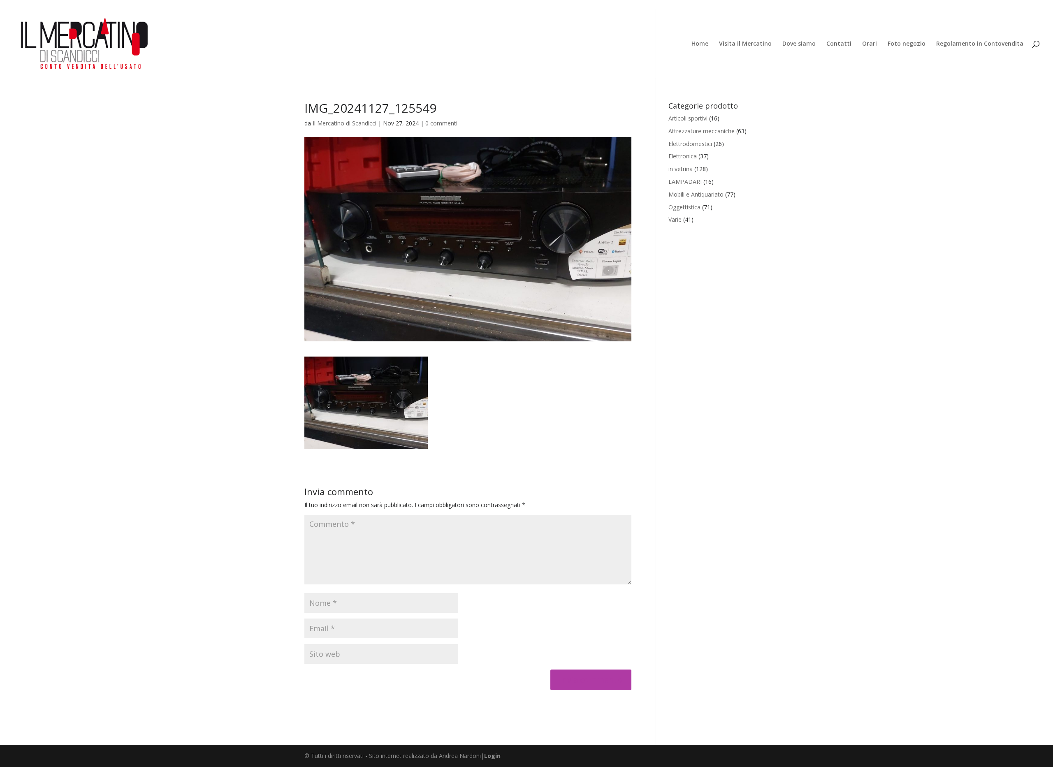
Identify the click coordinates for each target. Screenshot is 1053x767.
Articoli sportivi (687, 118)
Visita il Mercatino (745, 44)
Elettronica (682, 156)
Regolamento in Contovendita (979, 44)
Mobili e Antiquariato (696, 194)
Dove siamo (799, 44)
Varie (675, 219)
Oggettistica (684, 207)
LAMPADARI (685, 181)
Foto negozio (906, 44)
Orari (869, 44)
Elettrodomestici (690, 144)
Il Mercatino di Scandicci (344, 123)
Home (699, 44)
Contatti (838, 44)
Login (492, 756)
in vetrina (680, 169)
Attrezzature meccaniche (701, 131)
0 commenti (441, 123)
